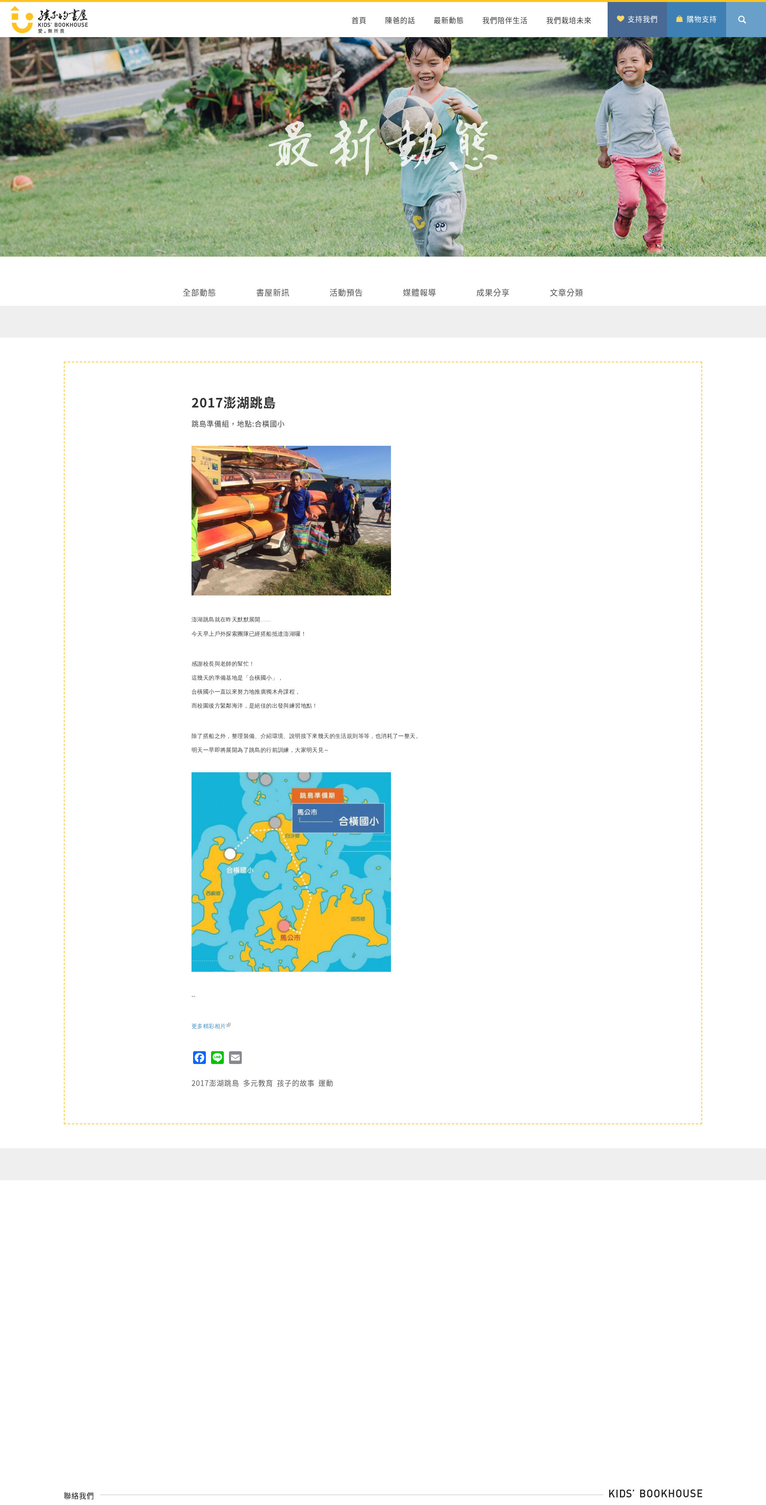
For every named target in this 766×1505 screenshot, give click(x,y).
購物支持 (702, 19)
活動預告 (346, 293)
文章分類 (566, 293)
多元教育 (258, 1083)
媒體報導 (419, 293)
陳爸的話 (400, 20)
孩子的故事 (296, 1083)
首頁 (359, 20)
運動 (326, 1083)
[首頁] (104, 19)
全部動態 (199, 293)
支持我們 (643, 19)
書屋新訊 (273, 293)
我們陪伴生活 (505, 20)
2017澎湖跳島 (215, 1083)
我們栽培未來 (569, 20)
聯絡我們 (79, 1495)
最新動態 (449, 20)
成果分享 (493, 293)
